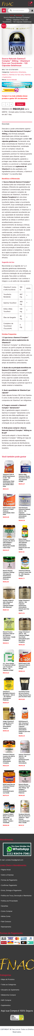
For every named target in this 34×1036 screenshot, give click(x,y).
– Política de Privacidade (9, 901)
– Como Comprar (6, 911)
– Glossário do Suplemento (9, 990)
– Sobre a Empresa (7, 875)
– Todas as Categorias (8, 984)
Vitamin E (5, 74)
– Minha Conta (5, 916)
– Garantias (4, 906)
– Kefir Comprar (5, 1000)
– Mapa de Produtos (7, 979)
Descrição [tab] (5, 124)
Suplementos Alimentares (18, 72)
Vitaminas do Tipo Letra (16, 74)
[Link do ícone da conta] (32, 10)
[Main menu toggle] (4, 10)
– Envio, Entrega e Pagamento (11, 890)
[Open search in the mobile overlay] (18, 10)
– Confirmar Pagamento (8, 885)
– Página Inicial (5, 870)
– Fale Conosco (5, 921)
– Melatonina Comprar (8, 995)
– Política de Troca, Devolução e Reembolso (16, 895)
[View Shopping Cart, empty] (30, 4)
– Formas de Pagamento (8, 880)
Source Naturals (12, 79)
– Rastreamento (5, 927)
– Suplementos (5, 1005)
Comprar (20, 104)
